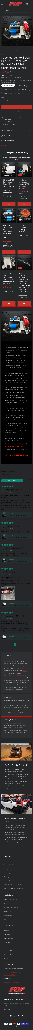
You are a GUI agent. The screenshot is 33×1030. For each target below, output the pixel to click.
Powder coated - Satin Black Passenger (15, 89)
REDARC (6, 958)
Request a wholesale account (12, 884)
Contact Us (7, 861)
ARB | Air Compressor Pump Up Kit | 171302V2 (23, 229)
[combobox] (16, 10)
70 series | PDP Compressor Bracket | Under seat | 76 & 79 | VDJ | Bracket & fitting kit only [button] (19, 605)
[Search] (28, 10)
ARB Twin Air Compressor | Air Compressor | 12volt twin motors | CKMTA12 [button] (18, 515)
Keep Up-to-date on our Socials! (13, 888)
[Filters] (25, 480)
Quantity (3, 97)
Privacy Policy (8, 869)
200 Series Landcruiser (11, 904)
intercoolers (7, 675)
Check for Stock (16, 112)
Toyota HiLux (7, 911)
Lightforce (7, 934)
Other (5, 919)
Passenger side (8, 85)
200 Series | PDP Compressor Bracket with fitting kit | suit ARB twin (8, 278)
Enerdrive (6, 930)
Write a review (12, 481)
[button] (5, 72)
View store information (10, 124)
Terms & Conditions (9, 865)
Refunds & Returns (9, 881)
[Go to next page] (21, 644)
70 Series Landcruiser (10, 899)
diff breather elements (20, 675)
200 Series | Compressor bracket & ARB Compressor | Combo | (24, 184)
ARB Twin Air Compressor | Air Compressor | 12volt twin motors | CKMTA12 (8, 232)
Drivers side (21, 85)
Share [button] (5, 145)
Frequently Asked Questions (12, 873)
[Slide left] (13, 51)
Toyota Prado (8, 915)
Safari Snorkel (8, 950)
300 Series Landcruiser (11, 907)
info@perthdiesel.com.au (11, 982)
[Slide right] (20, 51)
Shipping (10, 77)
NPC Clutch (7, 942)
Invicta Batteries (8, 954)
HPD (5, 946)
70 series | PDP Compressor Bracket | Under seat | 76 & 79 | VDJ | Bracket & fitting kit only (8, 186)
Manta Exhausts (8, 938)
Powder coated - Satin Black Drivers (14, 93)
